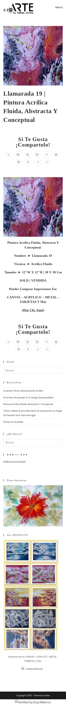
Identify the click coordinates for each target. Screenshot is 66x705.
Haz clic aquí (33, 310)
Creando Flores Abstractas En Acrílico (23, 390)
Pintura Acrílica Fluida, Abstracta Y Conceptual (28, 404)
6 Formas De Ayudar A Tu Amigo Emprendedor (28, 397)
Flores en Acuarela (13, 421)
